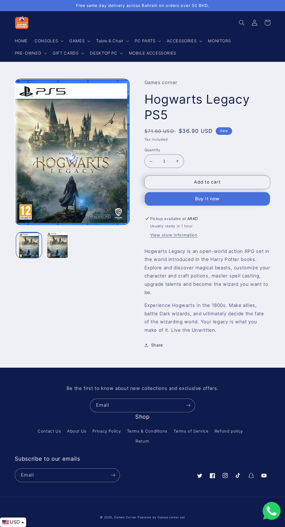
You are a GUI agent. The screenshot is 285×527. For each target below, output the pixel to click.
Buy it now (207, 198)
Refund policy (229, 431)
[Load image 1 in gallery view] (29, 245)
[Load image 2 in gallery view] (57, 245)
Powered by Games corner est (161, 517)
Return (142, 441)
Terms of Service (190, 431)
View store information (174, 235)
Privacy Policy (106, 431)
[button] (48, 41)
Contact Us (49, 431)
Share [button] (157, 345)
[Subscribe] (188, 405)
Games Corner (125, 517)
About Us (77, 431)
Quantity (152, 150)
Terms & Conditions (147, 431)
